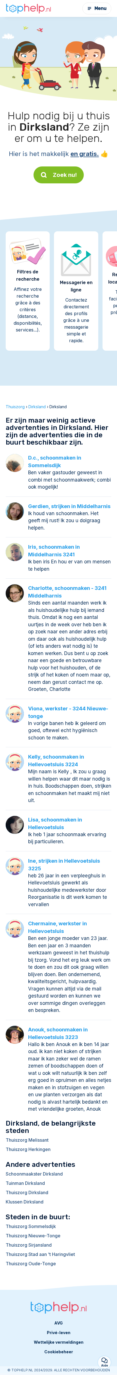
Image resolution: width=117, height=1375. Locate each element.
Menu (100, 8)
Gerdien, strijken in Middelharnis (69, 506)
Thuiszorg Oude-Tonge (31, 1263)
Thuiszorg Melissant (27, 1140)
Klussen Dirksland (24, 1202)
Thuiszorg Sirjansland (29, 1245)
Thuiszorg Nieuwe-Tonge (33, 1235)
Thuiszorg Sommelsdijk (31, 1226)
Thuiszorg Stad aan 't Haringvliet (40, 1254)
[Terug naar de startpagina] (28, 8)
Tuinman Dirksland (25, 1183)
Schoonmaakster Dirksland (34, 1174)
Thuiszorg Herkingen (28, 1149)
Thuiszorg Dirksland (27, 1192)
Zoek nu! (65, 175)
